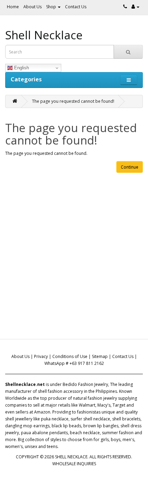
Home (13, 7)
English (21, 67)
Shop (51, 7)
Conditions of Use (69, 356)
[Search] (128, 52)
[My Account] (135, 7)
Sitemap (100, 356)
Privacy (41, 356)
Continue (129, 167)
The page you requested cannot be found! (73, 101)
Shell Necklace (44, 35)
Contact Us (75, 7)
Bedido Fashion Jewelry (85, 384)
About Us (32, 7)
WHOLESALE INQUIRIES (74, 464)
